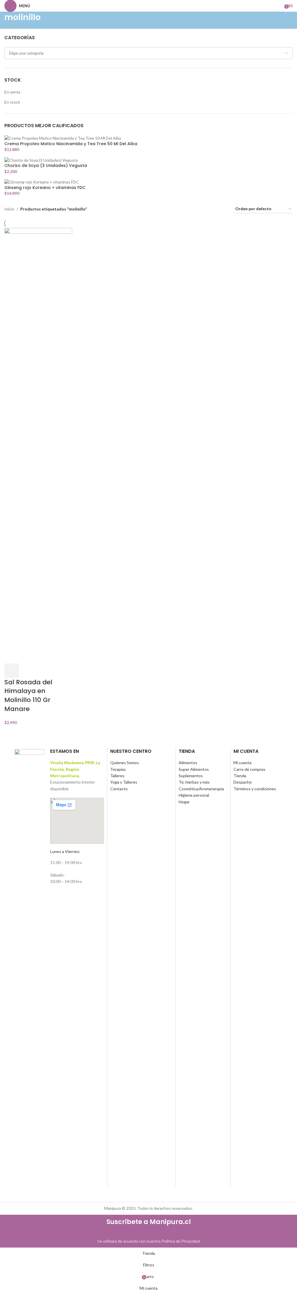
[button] (11, 670)
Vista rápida (27, 670)
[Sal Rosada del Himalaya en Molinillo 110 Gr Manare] (38, 444)
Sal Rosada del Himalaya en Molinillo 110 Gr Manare (28, 695)
